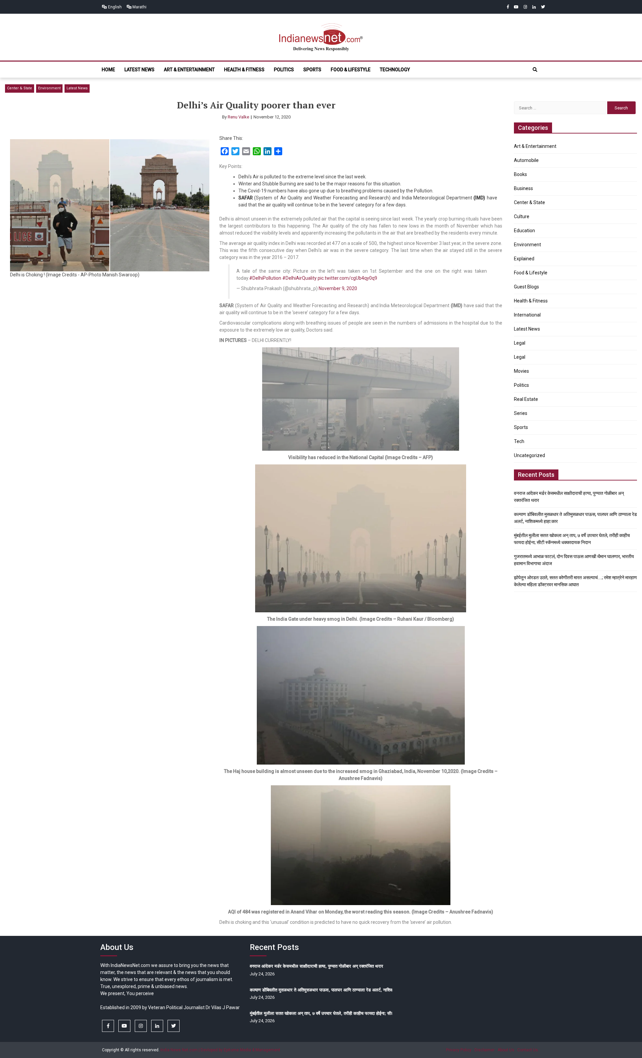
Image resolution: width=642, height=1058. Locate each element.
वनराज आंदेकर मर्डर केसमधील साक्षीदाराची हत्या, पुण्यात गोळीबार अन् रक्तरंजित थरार (316, 966)
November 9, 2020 (338, 288)
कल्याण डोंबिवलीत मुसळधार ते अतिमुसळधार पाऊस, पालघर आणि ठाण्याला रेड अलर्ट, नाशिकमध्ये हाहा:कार (332, 990)
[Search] (535, 70)
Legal (519, 343)
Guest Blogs (526, 286)
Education (524, 230)
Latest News (139, 69)
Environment (49, 88)
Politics (284, 69)
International (527, 315)
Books (520, 174)
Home (108, 69)
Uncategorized (529, 455)
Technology (395, 69)
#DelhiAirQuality (299, 278)
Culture (521, 216)
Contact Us (527, 1050)
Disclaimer (484, 1050)
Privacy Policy (458, 1050)
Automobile (526, 160)
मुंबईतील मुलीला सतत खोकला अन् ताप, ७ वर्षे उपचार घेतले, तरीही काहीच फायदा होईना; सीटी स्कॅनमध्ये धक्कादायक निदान (345, 1013)
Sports (312, 69)
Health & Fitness (244, 69)
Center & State (19, 88)
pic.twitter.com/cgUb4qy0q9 (347, 278)
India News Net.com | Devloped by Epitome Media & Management (220, 1050)
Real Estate (526, 399)
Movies (521, 371)
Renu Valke (238, 116)
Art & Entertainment (189, 69)
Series (520, 413)
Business (523, 188)
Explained (524, 258)
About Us (506, 1050)
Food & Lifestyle (350, 69)
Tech (519, 441)
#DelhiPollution (265, 278)
